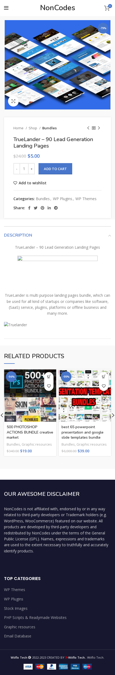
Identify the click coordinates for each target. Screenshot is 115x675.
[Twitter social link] (35, 207)
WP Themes (86, 198)
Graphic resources (37, 444)
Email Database (17, 636)
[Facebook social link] (29, 207)
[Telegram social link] (55, 207)
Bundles (49, 128)
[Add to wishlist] (48, 386)
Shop (33, 128)
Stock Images (16, 608)
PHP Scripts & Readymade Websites (35, 617)
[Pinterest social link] (42, 207)
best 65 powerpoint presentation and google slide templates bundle (82, 432)
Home (18, 128)
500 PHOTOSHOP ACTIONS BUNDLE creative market (30, 432)
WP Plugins (62, 198)
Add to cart (55, 168)
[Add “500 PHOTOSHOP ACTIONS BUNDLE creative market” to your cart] (48, 376)
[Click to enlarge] (13, 101)
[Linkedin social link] (49, 207)
